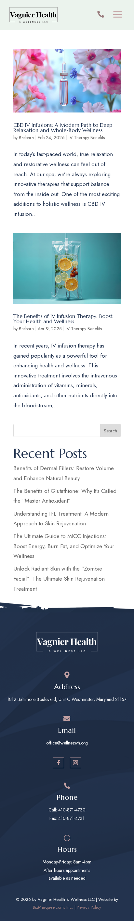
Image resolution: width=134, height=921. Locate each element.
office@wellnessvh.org (67, 743)
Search (110, 431)
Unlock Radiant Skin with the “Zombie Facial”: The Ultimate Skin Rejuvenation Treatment (59, 578)
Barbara (26, 137)
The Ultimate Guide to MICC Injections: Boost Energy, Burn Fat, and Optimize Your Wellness (63, 546)
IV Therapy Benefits (87, 137)
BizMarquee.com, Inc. (53, 907)
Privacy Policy (89, 907)
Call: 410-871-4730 (67, 810)
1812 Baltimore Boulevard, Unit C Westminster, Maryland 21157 (67, 699)
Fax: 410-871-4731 (67, 818)
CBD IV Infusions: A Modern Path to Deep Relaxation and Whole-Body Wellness (62, 127)
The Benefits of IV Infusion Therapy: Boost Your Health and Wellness (63, 318)
